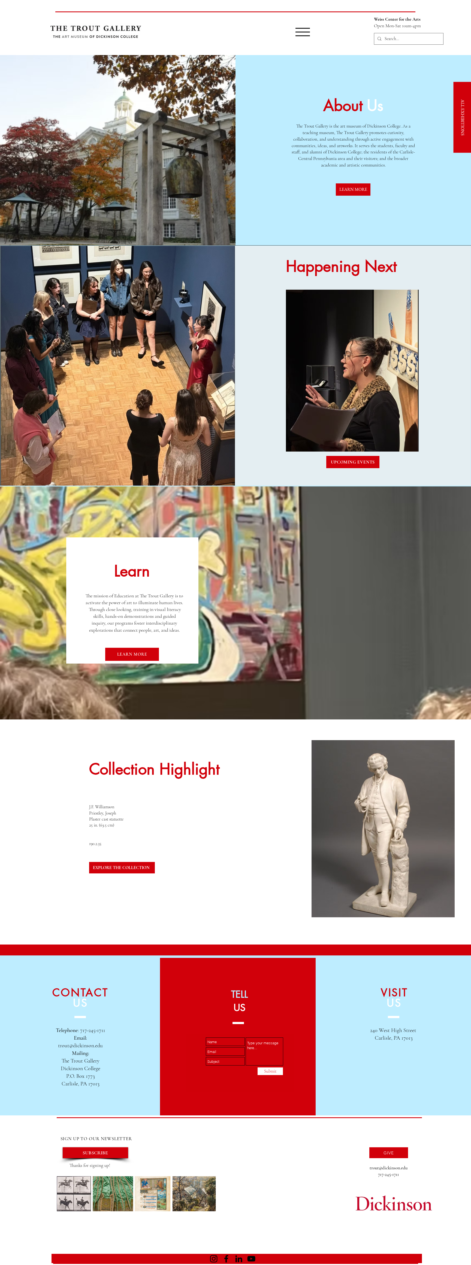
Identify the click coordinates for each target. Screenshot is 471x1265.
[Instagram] (214, 1259)
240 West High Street (394, 1030)
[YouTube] (251, 1259)
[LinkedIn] (239, 1259)
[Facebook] (226, 1259)
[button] (302, 32)
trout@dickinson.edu (80, 1045)
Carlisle (383, 1038)
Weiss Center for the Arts (397, 19)
